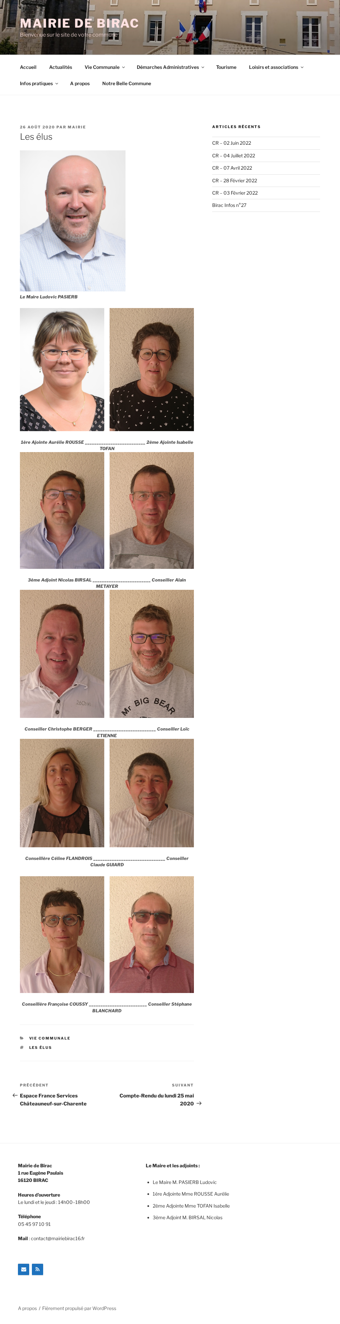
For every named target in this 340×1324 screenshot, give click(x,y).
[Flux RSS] (37, 1269)
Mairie (77, 127)
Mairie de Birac (79, 23)
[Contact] (23, 1269)
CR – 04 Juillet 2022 (233, 155)
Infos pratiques (36, 83)
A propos (80, 83)
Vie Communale (102, 67)
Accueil (28, 67)
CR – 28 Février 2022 (234, 180)
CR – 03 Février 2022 (235, 193)
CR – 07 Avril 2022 (232, 168)
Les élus (40, 1047)
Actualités (60, 67)
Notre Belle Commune (126, 83)
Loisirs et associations (273, 67)
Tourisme (226, 67)
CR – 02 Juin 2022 (231, 143)
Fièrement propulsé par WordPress (79, 1308)
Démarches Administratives (168, 67)
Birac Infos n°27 (229, 205)
